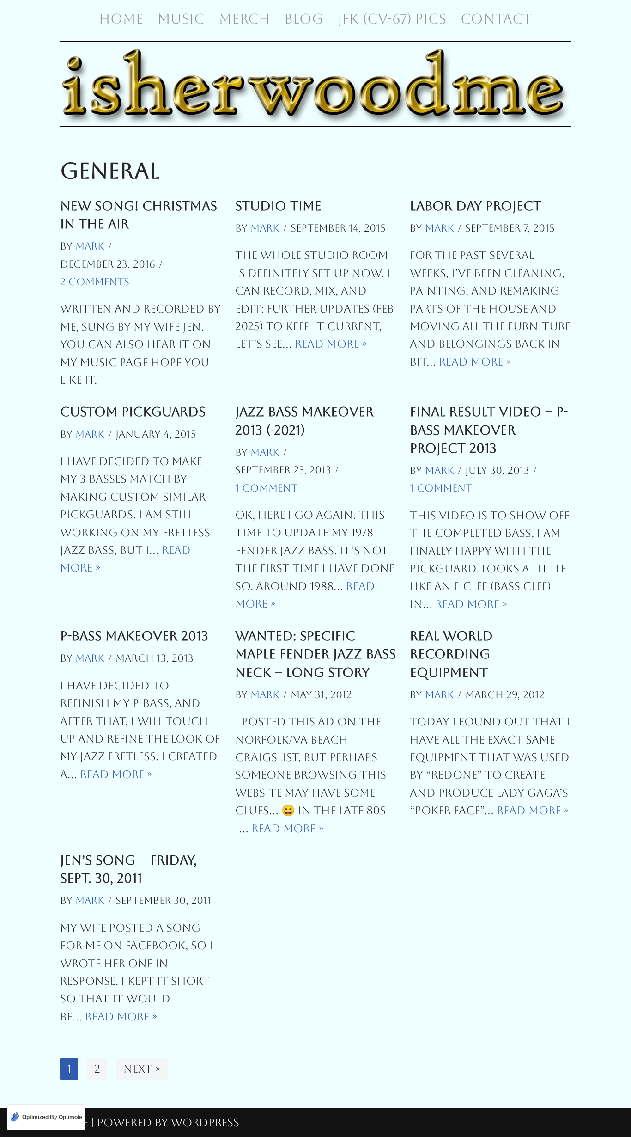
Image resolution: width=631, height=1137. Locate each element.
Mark (89, 246)
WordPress (205, 1122)
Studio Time (278, 205)
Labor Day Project (475, 205)
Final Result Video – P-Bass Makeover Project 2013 (489, 429)
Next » (142, 1069)
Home (121, 19)
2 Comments (94, 282)
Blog (303, 19)
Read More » (331, 344)
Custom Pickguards (133, 411)
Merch (244, 19)
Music (181, 19)
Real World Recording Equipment (451, 653)
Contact (496, 19)
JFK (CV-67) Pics (392, 19)
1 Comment (266, 488)
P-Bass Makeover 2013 (134, 635)
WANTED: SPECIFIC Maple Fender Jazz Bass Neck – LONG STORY (315, 653)
